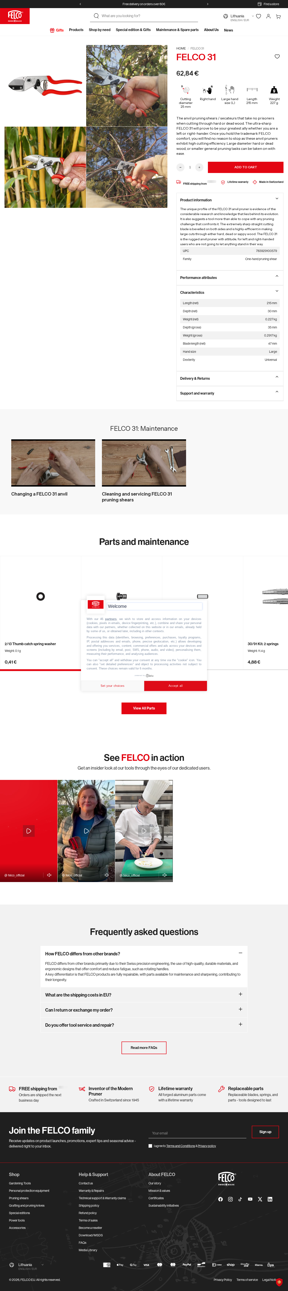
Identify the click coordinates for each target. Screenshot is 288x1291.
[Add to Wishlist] (277, 56)
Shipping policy (89, 1205)
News (228, 30)
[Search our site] (96, 16)
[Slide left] (80, 4)
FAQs (82, 1242)
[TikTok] (240, 1199)
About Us (211, 30)
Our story (154, 1183)
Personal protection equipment (29, 1190)
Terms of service (247, 1280)
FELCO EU (27, 1280)
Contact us (86, 1183)
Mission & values (159, 1190)
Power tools (17, 1220)
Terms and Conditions (180, 1146)
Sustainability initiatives (163, 1205)
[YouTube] (250, 1199)
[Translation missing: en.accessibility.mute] (48, 875)
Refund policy (88, 1213)
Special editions (19, 1213)
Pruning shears (19, 1198)
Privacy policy (207, 1146)
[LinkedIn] (270, 1199)
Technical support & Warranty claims (102, 1198)
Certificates (156, 1198)
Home (181, 48)
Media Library (88, 1250)
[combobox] (148, 16)
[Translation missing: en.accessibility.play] (29, 831)
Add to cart (245, 167)
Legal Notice (270, 1280)
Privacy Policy (223, 1280)
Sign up (265, 1132)
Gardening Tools (20, 1183)
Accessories (17, 1228)
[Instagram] (230, 1199)
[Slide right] (207, 4)
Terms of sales (88, 1220)
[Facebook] (220, 1199)
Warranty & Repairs (91, 1190)
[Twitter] (260, 1199)
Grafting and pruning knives (27, 1205)
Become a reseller (90, 1228)
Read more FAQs (144, 1048)
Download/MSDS (91, 1235)
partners (111, 618)
